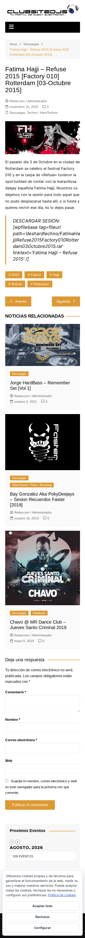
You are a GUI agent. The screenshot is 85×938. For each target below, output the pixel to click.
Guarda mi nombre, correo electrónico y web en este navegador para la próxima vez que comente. (41, 787)
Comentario (15, 692)
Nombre (12, 719)
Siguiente (63, 301)
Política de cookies (62, 895)
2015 (15, 274)
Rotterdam (41, 284)
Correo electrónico (21, 740)
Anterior (21, 301)
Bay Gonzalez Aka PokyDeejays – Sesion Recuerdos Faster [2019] (42, 499)
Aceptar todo (42, 906)
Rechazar (42, 917)
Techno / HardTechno (42, 112)
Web (8, 761)
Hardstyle (39, 613)
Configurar (42, 928)
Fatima (36, 274)
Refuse (17, 284)
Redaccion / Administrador (28, 101)
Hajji (56, 274)
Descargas (17, 112)
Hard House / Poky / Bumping (31, 485)
